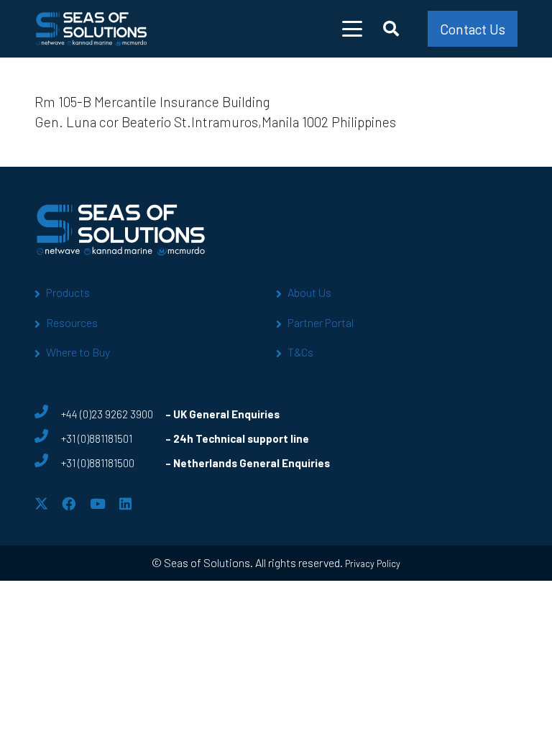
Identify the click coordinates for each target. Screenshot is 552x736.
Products (68, 292)
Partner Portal (321, 322)
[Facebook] (68, 503)
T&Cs (300, 352)
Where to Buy (78, 352)
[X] (41, 503)
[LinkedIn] (125, 503)
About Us (309, 292)
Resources (72, 322)
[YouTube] (98, 503)
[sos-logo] (91, 28)
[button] (352, 29)
